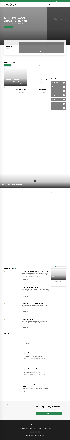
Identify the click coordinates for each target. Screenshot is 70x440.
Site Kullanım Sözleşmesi (47, 428)
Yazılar (40, 4)
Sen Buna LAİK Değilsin (57, 283)
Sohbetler (35, 4)
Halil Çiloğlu (22, 428)
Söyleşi (38, 65)
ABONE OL (49, 413)
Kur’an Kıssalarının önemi (44, 71)
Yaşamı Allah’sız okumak (29, 319)
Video (43, 65)
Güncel (17, 65)
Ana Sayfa (30, 4)
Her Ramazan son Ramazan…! (30, 287)
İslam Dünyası (22, 65)
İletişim (49, 4)
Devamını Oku (25, 279)
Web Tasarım (42, 435)
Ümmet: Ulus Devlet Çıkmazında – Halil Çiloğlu (35, 271)
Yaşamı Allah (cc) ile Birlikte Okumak (32, 303)
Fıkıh (41, 51)
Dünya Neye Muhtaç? (43, 89)
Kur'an (28, 65)
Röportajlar (33, 65)
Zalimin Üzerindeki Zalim (20, 89)
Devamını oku (8, 26)
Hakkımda (45, 4)
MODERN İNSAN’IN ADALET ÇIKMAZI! (12, 184)
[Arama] (63, 4)
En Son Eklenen (7, 65)
